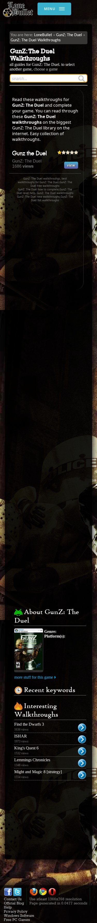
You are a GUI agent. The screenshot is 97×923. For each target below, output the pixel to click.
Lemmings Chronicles (32, 760)
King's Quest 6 (26, 748)
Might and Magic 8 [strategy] (38, 772)
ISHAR (20, 736)
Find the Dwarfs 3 (29, 724)
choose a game (46, 69)
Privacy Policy (15, 911)
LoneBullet (43, 35)
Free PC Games (17, 920)
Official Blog (14, 903)
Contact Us (12, 899)
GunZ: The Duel (69, 35)
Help (8, 907)
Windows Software (19, 915)
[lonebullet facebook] (8, 895)
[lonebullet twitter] (17, 895)
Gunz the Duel (29, 154)
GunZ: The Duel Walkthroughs (36, 40)
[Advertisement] (53, 246)
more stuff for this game (33, 677)
